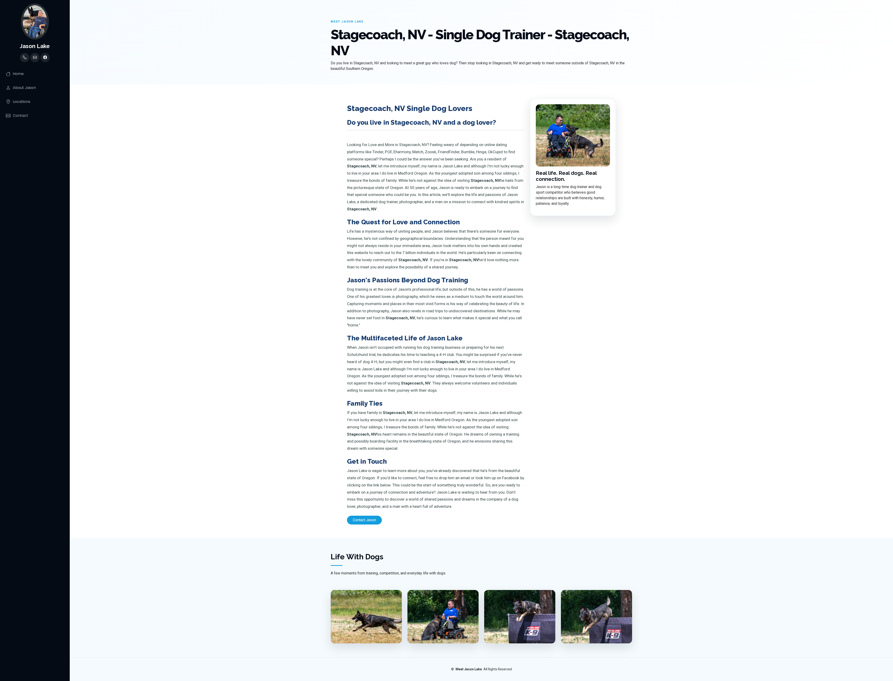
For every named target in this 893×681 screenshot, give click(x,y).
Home (18, 73)
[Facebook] (45, 57)
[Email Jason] (35, 57)
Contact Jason (364, 520)
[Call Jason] (24, 57)
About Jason (24, 87)
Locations (21, 101)
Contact (20, 115)
